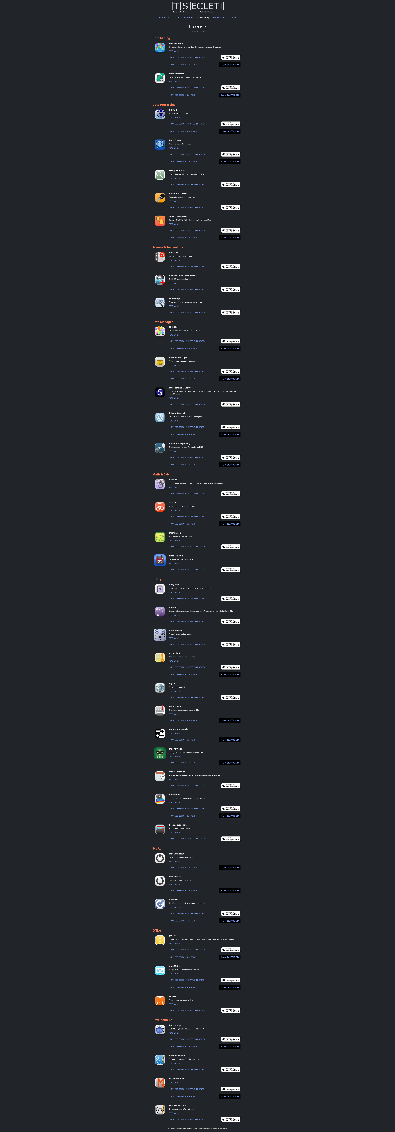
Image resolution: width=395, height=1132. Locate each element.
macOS (172, 17)
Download (189, 17)
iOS (180, 17)
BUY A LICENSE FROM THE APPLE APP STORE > (187, 57)
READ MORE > (174, 51)
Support (231, 17)
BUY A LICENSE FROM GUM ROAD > (183, 65)
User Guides (218, 17)
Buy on (223, 65)
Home (162, 17)
